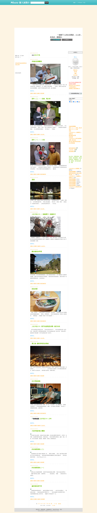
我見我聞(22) (72, 151)
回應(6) (31, 93)
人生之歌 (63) (72, 149)
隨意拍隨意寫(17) (73, 148)
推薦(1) (35, 93)
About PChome (56, 509)
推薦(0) (35, 134)
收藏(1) (38, 338)
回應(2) (31, 283)
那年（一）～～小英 (38, 140)
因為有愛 (35, 289)
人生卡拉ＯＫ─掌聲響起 (74, 168)
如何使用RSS (23, 63)
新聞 (74, 2)
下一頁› (55, 503)
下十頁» (53, 505)
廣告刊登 (38, 509)
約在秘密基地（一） (38, 467)
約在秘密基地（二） (38, 449)
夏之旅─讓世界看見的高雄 (40, 343)
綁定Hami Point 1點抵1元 (74, 85)
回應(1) (31, 134)
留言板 (75, 71)
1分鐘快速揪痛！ (72, 86)
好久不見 (37, 55)
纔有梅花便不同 (37, 486)
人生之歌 (42, 134)
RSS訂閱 (18, 63)
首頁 (16, 48)
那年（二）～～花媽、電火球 (41, 98)
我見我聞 (42, 93)
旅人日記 (71, 156)
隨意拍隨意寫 (43, 174)
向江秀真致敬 (36, 381)
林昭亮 (72, 160)
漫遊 (33, 179)
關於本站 (75, 70)
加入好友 (75, 75)
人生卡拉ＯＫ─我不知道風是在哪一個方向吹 (46, 326)
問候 (72, 162)
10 (51, 503)
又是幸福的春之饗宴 (38, 431)
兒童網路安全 (49, 509)
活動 (19, 48)
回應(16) (32, 499)
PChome (80, 2)
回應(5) (31, 375)
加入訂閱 (18, 64)
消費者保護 (43, 509)
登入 (84, 2)
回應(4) (31, 174)
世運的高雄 (76, 156)
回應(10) (32, 425)
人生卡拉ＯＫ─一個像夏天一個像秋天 (44, 214)
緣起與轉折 (75, 157)
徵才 (61, 509)
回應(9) (31, 321)
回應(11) (32, 246)
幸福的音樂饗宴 (37, 61)
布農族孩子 (76, 159)
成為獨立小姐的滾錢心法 (74, 88)
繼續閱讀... (32, 90)
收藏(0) (38, 93)
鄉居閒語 (53, 35)
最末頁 (59, 503)
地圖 (75, 73)
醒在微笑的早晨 (37, 251)
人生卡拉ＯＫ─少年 (45, 418)
